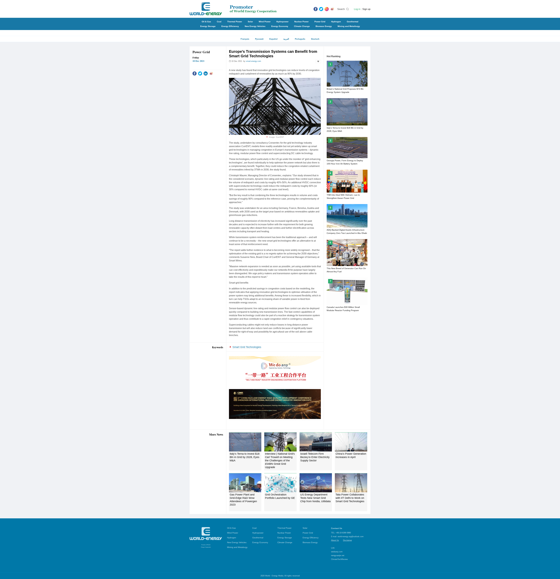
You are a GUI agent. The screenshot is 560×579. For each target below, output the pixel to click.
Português (300, 39)
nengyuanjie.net (337, 555)
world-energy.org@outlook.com (351, 536)
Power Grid (319, 21)
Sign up (366, 9)
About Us (335, 540)
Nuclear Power (301, 21)
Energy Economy (279, 26)
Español (273, 39)
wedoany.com (337, 552)
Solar (250, 21)
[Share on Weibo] (211, 73)
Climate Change (302, 26)
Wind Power (265, 21)
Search (341, 9)
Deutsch (315, 39)
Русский (259, 39)
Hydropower (282, 21)
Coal (219, 21)
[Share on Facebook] (194, 73)
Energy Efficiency (230, 26)
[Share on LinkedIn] (206, 73)
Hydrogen (336, 21)
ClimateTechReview (339, 559)
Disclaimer (347, 540)
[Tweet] (321, 9)
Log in (357, 9)
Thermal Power (234, 21)
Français (245, 39)
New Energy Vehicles (255, 26)
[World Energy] (233, 8)
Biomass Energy (324, 26)
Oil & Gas (206, 21)
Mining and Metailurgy (349, 26)
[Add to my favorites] (318, 61)
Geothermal (352, 21)
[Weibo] (332, 9)
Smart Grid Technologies (246, 347)
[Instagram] (327, 9)
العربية (286, 39)
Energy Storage (208, 26)
